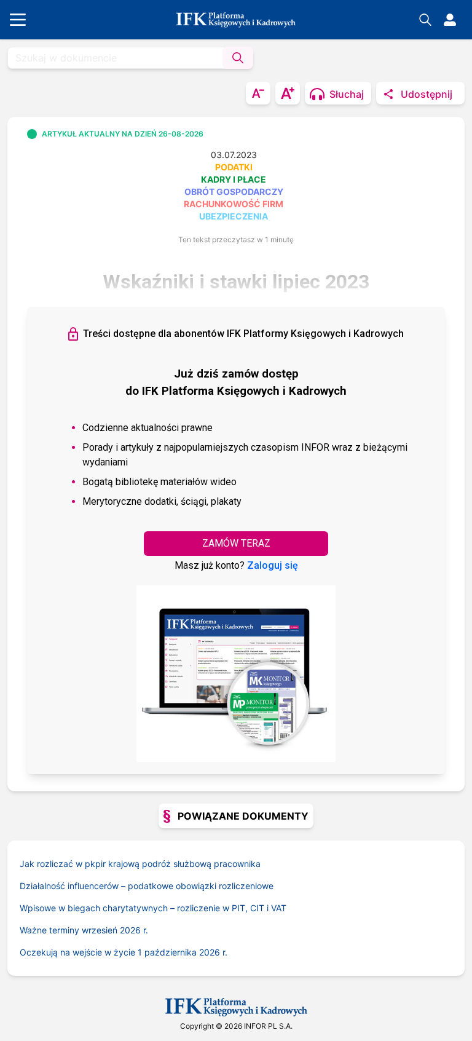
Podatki (234, 167)
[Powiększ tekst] (287, 93)
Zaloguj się (272, 565)
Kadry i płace (233, 179)
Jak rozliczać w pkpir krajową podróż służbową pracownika (140, 863)
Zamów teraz (236, 543)
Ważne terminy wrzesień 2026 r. (84, 930)
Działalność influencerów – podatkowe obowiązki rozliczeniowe (146, 886)
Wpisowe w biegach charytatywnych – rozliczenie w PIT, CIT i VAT (153, 908)
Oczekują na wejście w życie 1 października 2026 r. (123, 952)
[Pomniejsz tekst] (258, 93)
